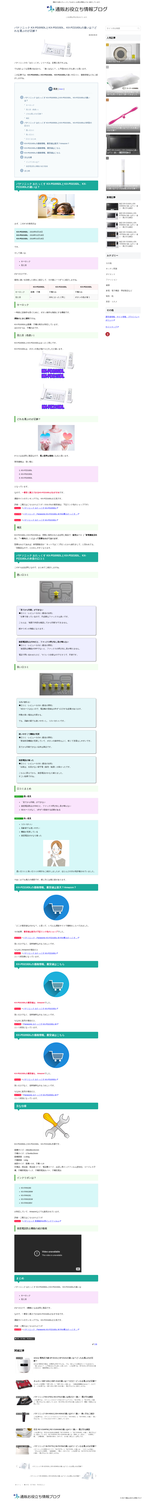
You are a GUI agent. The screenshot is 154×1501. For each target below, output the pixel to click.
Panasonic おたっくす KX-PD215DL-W (39, 1024)
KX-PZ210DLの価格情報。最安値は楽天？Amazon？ (46, 143)
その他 (109, 263)
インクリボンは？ (32, 162)
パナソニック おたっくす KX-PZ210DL (39, 953)
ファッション (111, 280)
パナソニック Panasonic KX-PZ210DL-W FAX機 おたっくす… (50, 514)
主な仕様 (28, 157)
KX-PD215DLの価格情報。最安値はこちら (42, 148)
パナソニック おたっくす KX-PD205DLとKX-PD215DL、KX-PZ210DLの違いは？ (57, 99)
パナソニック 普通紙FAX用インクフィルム (41, 1221)
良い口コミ (30, 134)
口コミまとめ (31, 139)
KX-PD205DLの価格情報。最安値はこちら (42, 153)
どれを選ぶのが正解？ (34, 114)
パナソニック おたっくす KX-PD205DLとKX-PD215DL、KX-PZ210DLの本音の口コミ (58, 124)
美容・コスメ (111, 302)
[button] (138, 28)
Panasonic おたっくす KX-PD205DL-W (39, 1095)
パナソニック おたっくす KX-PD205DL (39, 508)
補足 (27, 118)
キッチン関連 (111, 269)
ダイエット (110, 274)
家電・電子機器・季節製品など (25, 1338)
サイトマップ (111, 327)
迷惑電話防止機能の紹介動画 (37, 166)
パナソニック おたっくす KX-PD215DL (39, 520)
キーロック (30, 105)
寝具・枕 (109, 296)
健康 (108, 285)
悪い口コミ (30, 130)
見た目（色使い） (32, 109)
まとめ (27, 171)
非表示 (61, 89)
